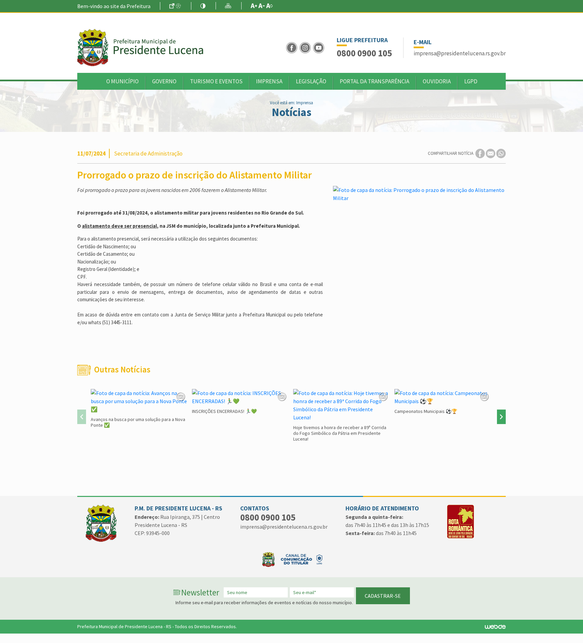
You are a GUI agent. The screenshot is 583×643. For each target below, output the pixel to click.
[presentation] (81, 417)
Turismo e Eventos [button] (216, 81)
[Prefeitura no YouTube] (319, 47)
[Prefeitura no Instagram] (306, 47)
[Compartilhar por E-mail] (491, 153)
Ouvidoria (437, 81)
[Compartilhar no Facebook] (480, 153)
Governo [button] (164, 81)
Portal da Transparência (374, 81)
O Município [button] (122, 81)
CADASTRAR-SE (383, 595)
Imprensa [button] (269, 81)
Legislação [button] (311, 81)
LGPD (470, 81)
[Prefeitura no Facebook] (293, 47)
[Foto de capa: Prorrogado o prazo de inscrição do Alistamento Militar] (419, 194)
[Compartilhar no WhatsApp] (501, 153)
